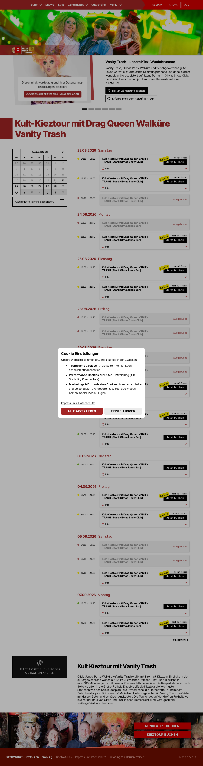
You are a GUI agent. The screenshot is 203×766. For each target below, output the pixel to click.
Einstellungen (123, 411)
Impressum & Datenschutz (78, 403)
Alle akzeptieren (82, 411)
